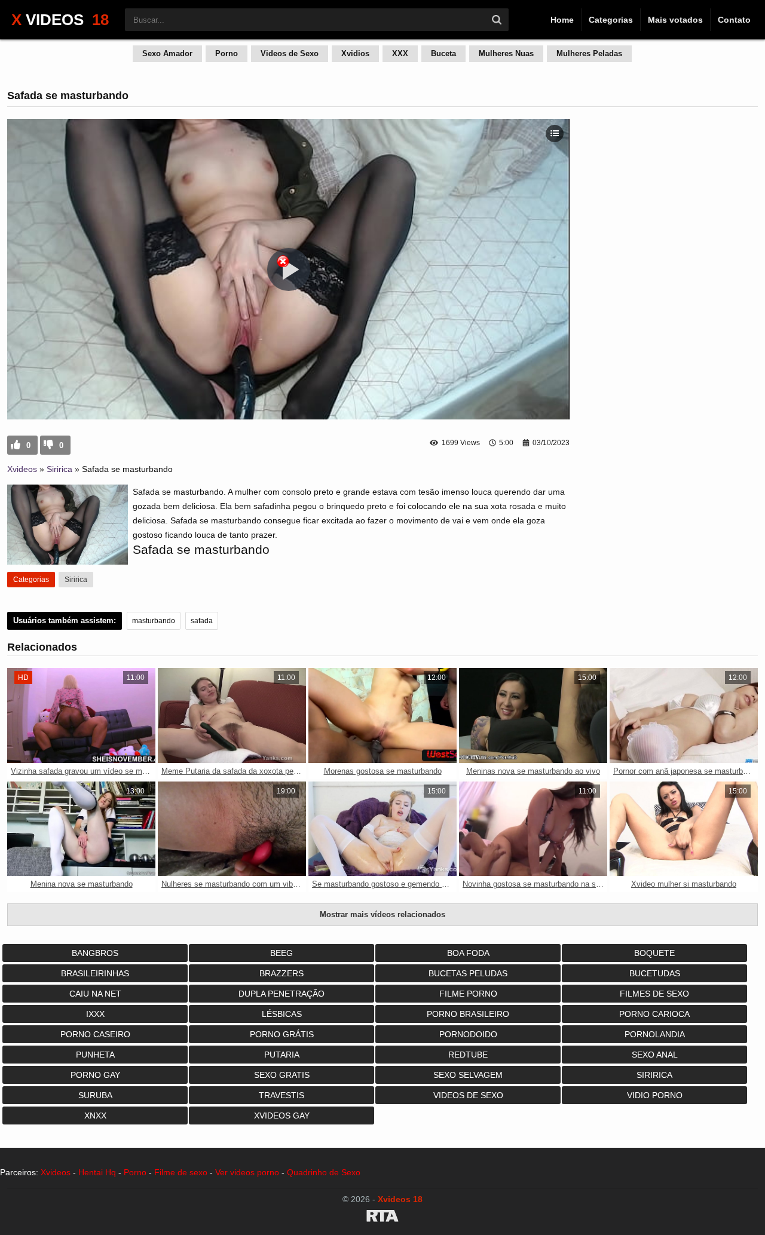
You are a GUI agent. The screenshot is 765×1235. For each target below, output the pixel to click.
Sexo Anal (655, 1054)
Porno (226, 53)
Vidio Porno (655, 1095)
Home (562, 19)
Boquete (654, 953)
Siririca (59, 469)
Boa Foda (468, 953)
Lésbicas (282, 1014)
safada (202, 621)
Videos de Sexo (290, 53)
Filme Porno (468, 993)
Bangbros (95, 953)
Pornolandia (655, 1034)
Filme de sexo (180, 1172)
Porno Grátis (282, 1034)
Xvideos (22, 469)
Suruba (95, 1095)
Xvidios (355, 53)
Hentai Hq (97, 1172)
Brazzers (281, 973)
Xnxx (95, 1115)
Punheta (95, 1054)
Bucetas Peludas (468, 973)
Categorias (611, 19)
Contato (734, 19)
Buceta (443, 53)
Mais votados (675, 19)
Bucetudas (654, 973)
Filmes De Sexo (654, 993)
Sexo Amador (167, 53)
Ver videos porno (247, 1172)
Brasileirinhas (95, 973)
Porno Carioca (654, 1014)
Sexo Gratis (282, 1075)
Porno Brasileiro (468, 1014)
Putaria (281, 1054)
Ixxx (95, 1014)
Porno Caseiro (95, 1034)
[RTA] (382, 1217)
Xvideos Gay (282, 1115)
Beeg (281, 953)
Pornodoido (468, 1034)
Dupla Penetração (281, 993)
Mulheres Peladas (589, 53)
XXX (400, 53)
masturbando (153, 621)
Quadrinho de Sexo (323, 1172)
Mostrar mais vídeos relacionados (382, 914)
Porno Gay (95, 1075)
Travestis (281, 1095)
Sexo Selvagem (468, 1075)
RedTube (468, 1054)
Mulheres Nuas (506, 53)
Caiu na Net (95, 993)
